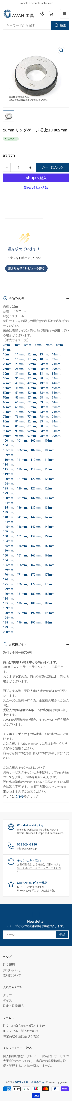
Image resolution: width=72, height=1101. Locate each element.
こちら (19, 796)
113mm (49, 460)
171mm (22, 574)
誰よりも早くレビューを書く (26, 268)
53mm (44, 393)
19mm (56, 359)
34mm (56, 373)
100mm (8, 440)
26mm (19, 369)
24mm (56, 364)
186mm (22, 603)
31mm (19, 373)
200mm (8, 632)
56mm (19, 397)
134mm (8, 503)
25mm (7, 369)
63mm (44, 402)
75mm (7, 416)
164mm (8, 560)
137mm (36, 507)
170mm (8, 574)
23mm (44, 364)
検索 (63, 25)
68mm (44, 407)
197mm (36, 622)
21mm (19, 364)
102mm (36, 440)
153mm (49, 536)
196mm (22, 622)
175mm (8, 584)
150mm (8, 536)
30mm (7, 373)
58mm (44, 397)
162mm (36, 555)
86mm (19, 426)
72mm (31, 412)
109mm (8, 455)
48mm (44, 388)
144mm (8, 522)
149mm (8, 531)
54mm (56, 393)
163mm (49, 555)
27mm (31, 369)
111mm (22, 460)
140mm (8, 517)
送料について (12, 975)
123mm (49, 479)
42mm (31, 383)
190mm (8, 613)
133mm (49, 498)
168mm (49, 565)
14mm (56, 354)
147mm (36, 527)
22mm (31, 364)
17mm (31, 359)
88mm (44, 426)
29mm (56, 369)
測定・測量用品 (13, 1006)
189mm (8, 608)
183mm (49, 594)
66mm (19, 407)
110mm (8, 460)
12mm (31, 354)
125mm (8, 488)
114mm (8, 464)
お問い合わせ (12, 970)
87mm (31, 426)
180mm (8, 594)
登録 (62, 934)
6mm (38, 345)
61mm (19, 402)
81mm (19, 421)
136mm (22, 507)
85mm (7, 426)
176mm (22, 584)
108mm (49, 450)
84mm (56, 421)
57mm (31, 397)
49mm (56, 388)
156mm (22, 546)
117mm (36, 469)
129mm (8, 493)
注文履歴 (9, 965)
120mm (8, 479)
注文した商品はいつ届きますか (24, 1026)
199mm (8, 627)
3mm (6, 345)
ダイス (7, 1000)
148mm (49, 527)
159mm (8, 550)
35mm (7, 378)
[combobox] (36, 25)
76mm (19, 416)
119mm (8, 474)
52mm (31, 393)
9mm (6, 349)
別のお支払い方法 (36, 187)
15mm (7, 359)
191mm (22, 613)
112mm (36, 460)
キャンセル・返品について (21, 1031)
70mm (7, 412)
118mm (49, 469)
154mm (8, 541)
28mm (44, 369)
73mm (44, 412)
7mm (48, 345)
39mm (56, 378)
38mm (44, 378)
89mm (56, 426)
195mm (8, 622)
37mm (31, 378)
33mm (44, 373)
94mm (56, 431)
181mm (22, 594)
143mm (49, 517)
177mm (36, 584)
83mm (44, 421)
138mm (49, 507)
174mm (8, 579)
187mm (36, 603)
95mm (7, 436)
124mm (8, 483)
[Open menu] (64, 13)
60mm (7, 402)
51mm (19, 393)
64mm (56, 402)
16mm (19, 359)
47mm (31, 388)
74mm (56, 412)
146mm (22, 527)
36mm (19, 378)
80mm (7, 421)
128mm (49, 488)
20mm (7, 364)
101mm (22, 440)
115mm (8, 469)
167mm (36, 565)
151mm (22, 536)
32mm (31, 373)
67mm (31, 407)
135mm (8, 507)
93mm (44, 431)
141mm (22, 517)
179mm (8, 589)
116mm (22, 469)
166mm (22, 565)
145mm (8, 527)
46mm (19, 388)
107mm (36, 450)
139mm (8, 512)
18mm (44, 359)
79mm (56, 416)
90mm (7, 431)
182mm (36, 594)
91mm (19, 431)
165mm (8, 565)
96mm (19, 436)
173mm (49, 574)
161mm (22, 555)
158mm (49, 546)
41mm (19, 383)
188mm (49, 603)
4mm (17, 345)
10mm (7, 354)
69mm (56, 407)
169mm (8, 570)
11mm (19, 354)
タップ (7, 995)
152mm (36, 536)
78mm (44, 416)
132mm (36, 498)
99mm (56, 436)
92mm (31, 431)
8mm (59, 345)
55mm (7, 397)
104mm (8, 445)
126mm (22, 488)
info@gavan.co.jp (27, 848)
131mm (22, 498)
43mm (44, 383)
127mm (36, 488)
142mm (36, 517)
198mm (49, 622)
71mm (19, 412)
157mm (36, 546)
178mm (49, 584)
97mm (31, 436)
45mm (7, 388)
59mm (56, 397)
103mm (49, 440)
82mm (31, 421)
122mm (36, 479)
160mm (8, 555)
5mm (27, 345)
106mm (22, 450)
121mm (22, 479)
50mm (7, 393)
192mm (36, 613)
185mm (8, 603)
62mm (31, 402)
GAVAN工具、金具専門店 (29, 1082)
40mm (7, 383)
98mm (44, 436)
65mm (7, 407)
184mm (8, 598)
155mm (8, 546)
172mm (36, 574)
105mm (8, 450)
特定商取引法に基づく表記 (21, 1036)
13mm (44, 354)
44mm (56, 383)
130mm (8, 498)
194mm (8, 618)
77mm (31, 416)
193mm (49, 613)
